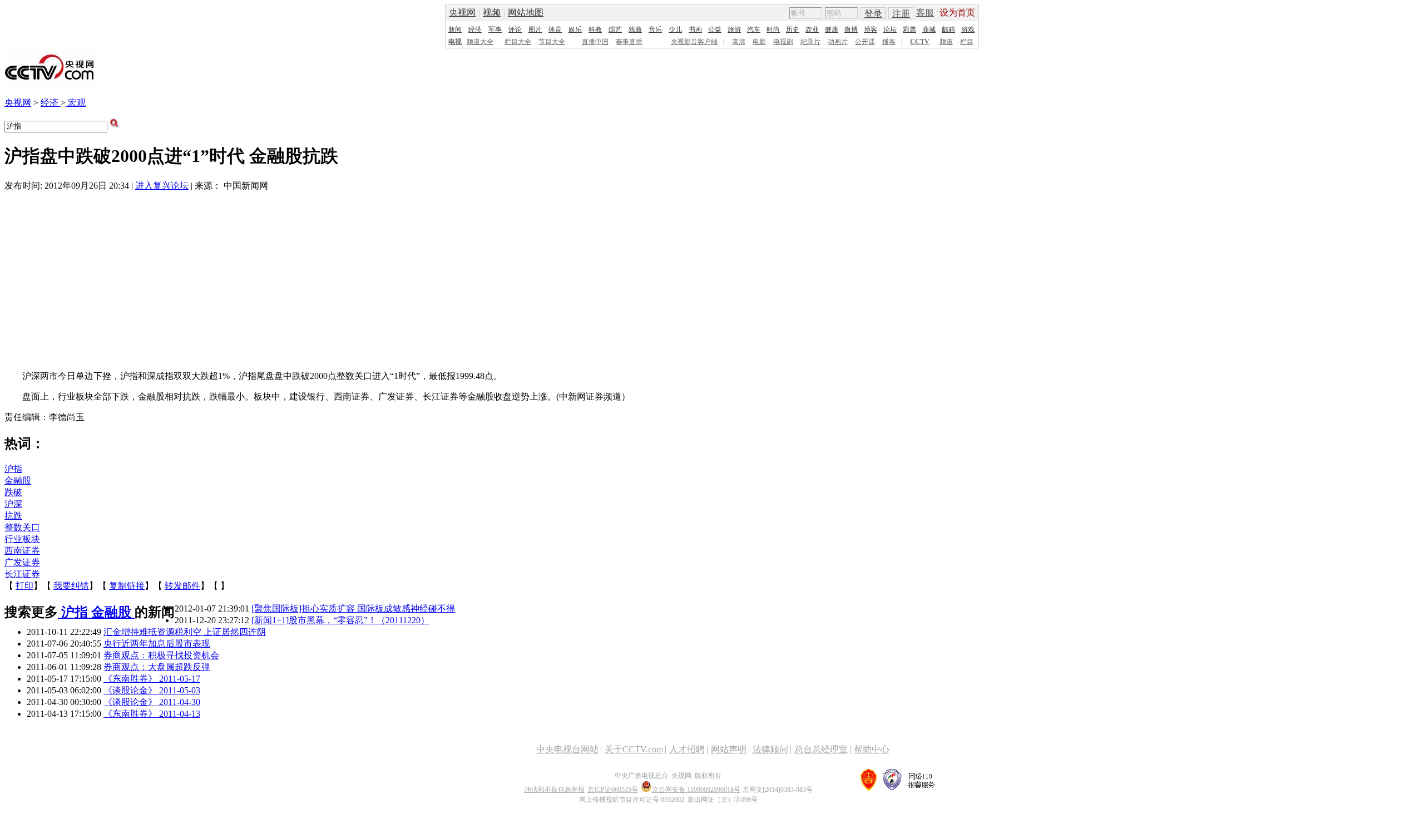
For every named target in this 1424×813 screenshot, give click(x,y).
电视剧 (783, 42)
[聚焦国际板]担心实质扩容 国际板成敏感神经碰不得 (353, 608)
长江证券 (22, 574)
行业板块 (22, 539)
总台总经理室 (821, 749)
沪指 (13, 469)
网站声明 (728, 749)
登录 (873, 13)
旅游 (734, 29)
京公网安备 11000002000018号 (696, 790)
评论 (515, 29)
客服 (925, 12)
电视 (455, 42)
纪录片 (810, 42)
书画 (695, 29)
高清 (738, 42)
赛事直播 (629, 42)
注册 (901, 13)
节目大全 (551, 42)
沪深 (13, 504)
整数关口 (22, 527)
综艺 (615, 29)
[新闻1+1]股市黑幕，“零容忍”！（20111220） (340, 620)
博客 (870, 29)
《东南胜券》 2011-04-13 (151, 713)
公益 (714, 29)
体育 (555, 29)
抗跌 (13, 515)
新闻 (455, 29)
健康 (831, 29)
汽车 (753, 29)
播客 (889, 42)
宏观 (76, 102)
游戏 (968, 29)
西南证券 (22, 550)
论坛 (890, 29)
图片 (535, 29)
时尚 (773, 29)
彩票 (909, 29)
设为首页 (957, 12)
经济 (475, 29)
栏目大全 (518, 42)
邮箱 (948, 29)
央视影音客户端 (694, 42)
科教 (595, 29)
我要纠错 (71, 585)
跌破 (13, 492)
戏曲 (635, 29)
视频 (492, 12)
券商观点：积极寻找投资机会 (161, 655)
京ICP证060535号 (612, 790)
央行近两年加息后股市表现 (156, 643)
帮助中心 (871, 749)
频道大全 (480, 42)
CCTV (919, 42)
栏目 (966, 42)
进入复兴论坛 (162, 185)
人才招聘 (687, 749)
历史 (792, 29)
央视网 (462, 12)
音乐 (655, 29)
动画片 (838, 42)
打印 (24, 585)
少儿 (675, 29)
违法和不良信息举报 (555, 790)
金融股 (17, 480)
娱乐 (575, 29)
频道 (946, 42)
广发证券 (22, 562)
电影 (759, 42)
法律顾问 (770, 749)
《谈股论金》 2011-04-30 (151, 702)
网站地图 (525, 12)
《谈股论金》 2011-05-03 (151, 690)
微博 (851, 29)
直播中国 (595, 42)
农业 (812, 29)
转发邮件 (182, 585)
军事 (495, 29)
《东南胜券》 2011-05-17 (151, 678)
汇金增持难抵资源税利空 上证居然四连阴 (184, 632)
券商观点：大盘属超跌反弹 (156, 667)
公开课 (865, 42)
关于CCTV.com (634, 749)
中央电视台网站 (567, 749)
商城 (929, 29)
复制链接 (127, 585)
